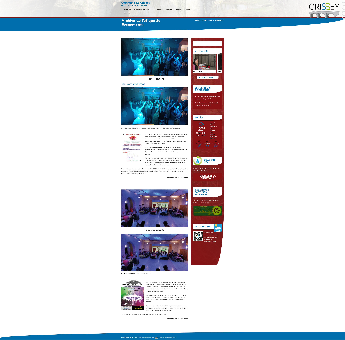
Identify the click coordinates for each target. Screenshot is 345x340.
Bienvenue (127, 9)
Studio (174, 337)
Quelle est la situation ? (208, 176)
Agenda (178, 9)
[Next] (218, 63)
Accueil (197, 20)
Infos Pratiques (157, 9)
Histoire (187, 9)
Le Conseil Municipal (141, 9)
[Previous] (197, 63)
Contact (127, 13)
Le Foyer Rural (154, 78)
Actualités (169, 9)
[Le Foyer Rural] (154, 57)
